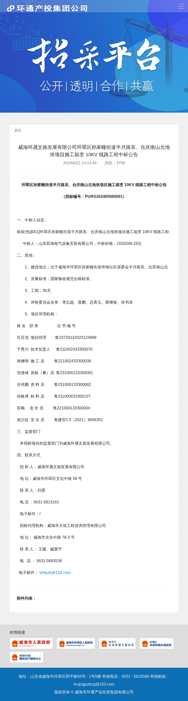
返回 (17, 130)
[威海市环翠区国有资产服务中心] (27, 657)
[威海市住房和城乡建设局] (117, 643)
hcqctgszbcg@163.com (94, 684)
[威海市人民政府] (31, 643)
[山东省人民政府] (76, 643)
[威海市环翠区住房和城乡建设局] (157, 643)
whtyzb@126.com (54, 572)
